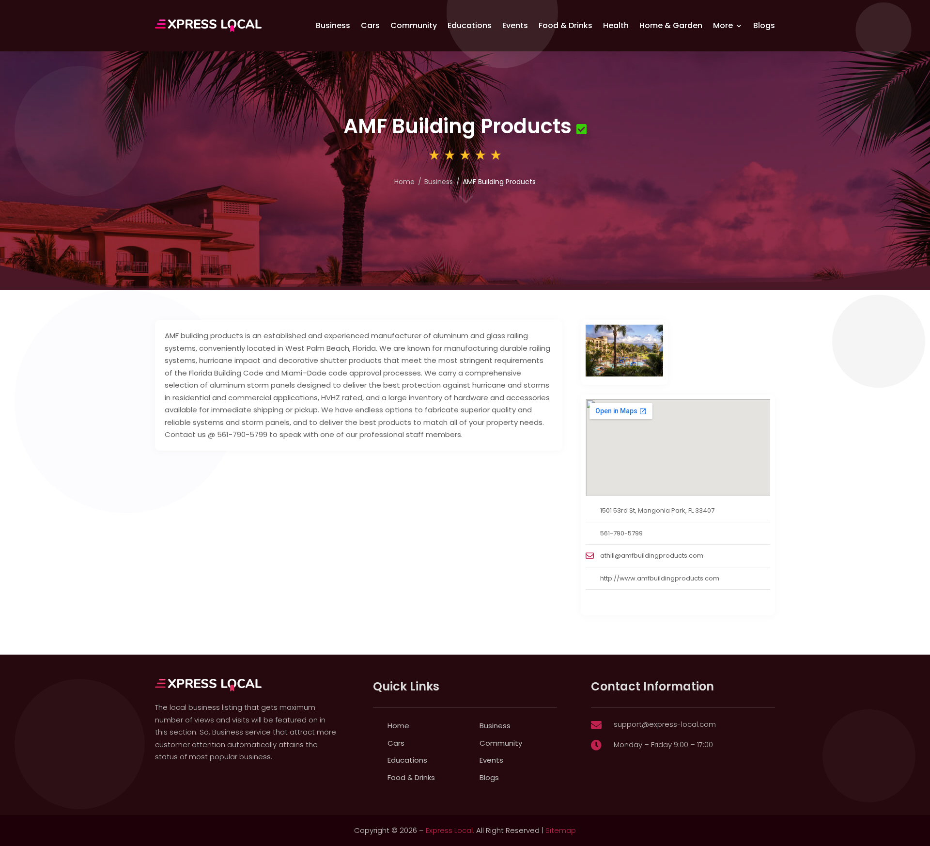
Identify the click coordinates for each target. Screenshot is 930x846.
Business (333, 25)
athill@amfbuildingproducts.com (651, 555)
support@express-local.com (665, 724)
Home (398, 726)
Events (515, 25)
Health (616, 25)
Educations (470, 25)
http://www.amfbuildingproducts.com (659, 578)
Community (413, 25)
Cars (370, 25)
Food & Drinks (565, 25)
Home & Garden (670, 25)
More (723, 25)
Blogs (764, 25)
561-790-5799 (621, 533)
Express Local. (450, 830)
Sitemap (560, 830)
